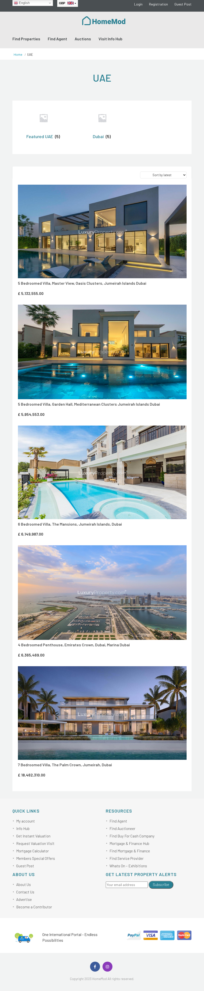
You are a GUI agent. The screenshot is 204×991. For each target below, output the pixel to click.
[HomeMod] (104, 20)
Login (138, 4)
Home (18, 55)
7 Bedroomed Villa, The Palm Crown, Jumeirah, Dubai (65, 764)
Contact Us (25, 892)
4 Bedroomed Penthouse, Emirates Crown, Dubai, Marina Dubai (74, 644)
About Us (23, 884)
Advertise (24, 899)
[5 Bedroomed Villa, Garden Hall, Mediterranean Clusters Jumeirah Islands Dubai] (102, 352)
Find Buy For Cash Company (131, 836)
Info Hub (23, 828)
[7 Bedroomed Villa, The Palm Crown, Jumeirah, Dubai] (102, 713)
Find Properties (26, 38)
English (24, 3)
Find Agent (57, 38)
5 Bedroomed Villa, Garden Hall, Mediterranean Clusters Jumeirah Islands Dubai (89, 404)
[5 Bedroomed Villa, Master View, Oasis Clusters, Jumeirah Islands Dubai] (102, 231)
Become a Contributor (34, 907)
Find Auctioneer (122, 828)
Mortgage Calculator (32, 851)
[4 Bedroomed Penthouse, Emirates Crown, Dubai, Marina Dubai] (102, 592)
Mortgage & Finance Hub (129, 843)
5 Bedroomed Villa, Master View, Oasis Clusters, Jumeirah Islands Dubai (82, 283)
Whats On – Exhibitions (128, 866)
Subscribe (161, 884)
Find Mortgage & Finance (129, 851)
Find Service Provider (126, 858)
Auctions (83, 38)
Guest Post (183, 4)
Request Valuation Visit (35, 843)
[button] (108, 191)
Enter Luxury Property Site (101, 192)
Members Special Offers (35, 858)
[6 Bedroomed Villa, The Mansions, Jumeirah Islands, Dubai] (102, 472)
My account (25, 821)
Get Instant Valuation (33, 836)
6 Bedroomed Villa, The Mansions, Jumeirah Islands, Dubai (70, 524)
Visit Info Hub (110, 38)
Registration (158, 4)
